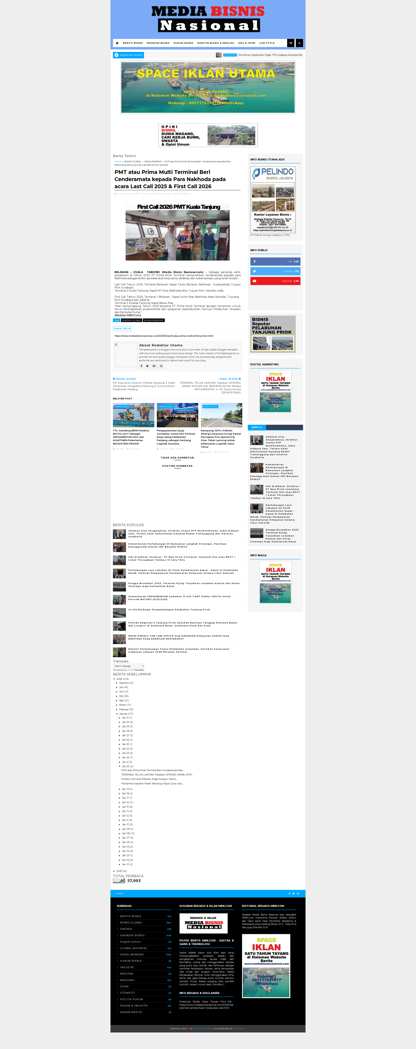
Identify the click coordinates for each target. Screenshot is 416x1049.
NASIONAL (127, 980)
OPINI (124, 986)
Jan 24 (126, 748)
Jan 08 (126, 833)
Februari (124, 709)
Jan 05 (126, 846)
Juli (121, 687)
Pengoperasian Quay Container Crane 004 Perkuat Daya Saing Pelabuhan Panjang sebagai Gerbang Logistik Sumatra (176, 437)
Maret (123, 704)
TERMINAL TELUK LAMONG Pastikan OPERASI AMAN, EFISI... (157, 774)
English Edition (130, 941)
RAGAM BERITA (131, 1012)
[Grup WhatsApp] (301, 892)
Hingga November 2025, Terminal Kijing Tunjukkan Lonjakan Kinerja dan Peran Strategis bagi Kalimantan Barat (274, 535)
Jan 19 (126, 789)
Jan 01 (126, 864)
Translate (139, 670)
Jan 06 (126, 842)
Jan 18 (126, 793)
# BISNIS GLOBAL (131, 320)
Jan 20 (126, 766)
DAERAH (126, 928)
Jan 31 (126, 717)
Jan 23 (126, 753)
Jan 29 (126, 726)
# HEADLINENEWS (153, 320)
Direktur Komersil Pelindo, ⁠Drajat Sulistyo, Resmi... (149, 779)
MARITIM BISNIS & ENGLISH (215, 43)
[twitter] (293, 894)
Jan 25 (126, 744)
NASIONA (126, 973)
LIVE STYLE (267, 43)
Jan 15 (125, 806)
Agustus (124, 682)
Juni (121, 691)
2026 (120, 678)
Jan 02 (126, 860)
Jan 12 (126, 815)
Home (118, 161)
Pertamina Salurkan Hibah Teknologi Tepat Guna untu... (152, 783)
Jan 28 (126, 731)
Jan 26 (126, 739)
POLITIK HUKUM (131, 999)
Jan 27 (126, 735)
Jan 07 (126, 837)
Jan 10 (126, 824)
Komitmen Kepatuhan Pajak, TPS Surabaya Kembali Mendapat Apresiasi (245, 55)
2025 (120, 871)
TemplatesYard (203, 1028)
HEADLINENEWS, (181, 193)
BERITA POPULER (257, 428)
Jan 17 (126, 797)
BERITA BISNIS (133, 43)
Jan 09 (126, 829)
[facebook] (289, 894)
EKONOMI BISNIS (158, 43)
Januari (123, 713)
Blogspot (239, 1028)
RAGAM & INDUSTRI (134, 1005)
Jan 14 (126, 811)
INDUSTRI (127, 967)
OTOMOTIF (127, 992)
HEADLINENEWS (153, 161)
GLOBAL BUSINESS (133, 948)
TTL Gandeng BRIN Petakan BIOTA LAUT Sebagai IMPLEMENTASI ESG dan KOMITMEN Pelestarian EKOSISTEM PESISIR (131, 437)
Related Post (122, 398)
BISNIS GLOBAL (132, 161)
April (122, 700)
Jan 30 (126, 722)
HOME (119, 893)
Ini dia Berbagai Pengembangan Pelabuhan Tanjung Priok (169, 609)
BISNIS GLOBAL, (163, 193)
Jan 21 (126, 762)
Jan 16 (126, 802)
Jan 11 (125, 820)
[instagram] (298, 894)
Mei (121, 696)
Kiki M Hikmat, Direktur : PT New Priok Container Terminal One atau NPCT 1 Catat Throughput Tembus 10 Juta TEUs (275, 492)
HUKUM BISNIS (183, 43)
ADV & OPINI (246, 43)
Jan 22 (126, 757)
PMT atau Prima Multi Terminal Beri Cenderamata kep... (152, 770)
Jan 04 (126, 851)
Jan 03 (126, 855)
